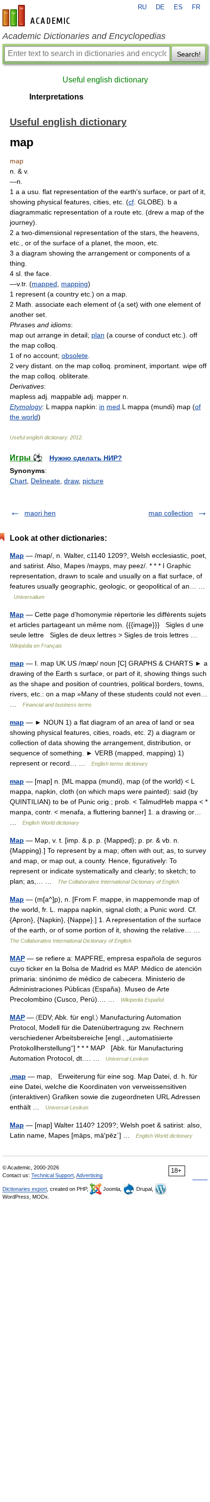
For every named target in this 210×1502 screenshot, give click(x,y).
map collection (170, 513)
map (17, 663)
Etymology (26, 407)
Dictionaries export (24, 1189)
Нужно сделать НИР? (85, 458)
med (113, 407)
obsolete (75, 355)
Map (17, 555)
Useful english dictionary (105, 80)
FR (196, 7)
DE (160, 7)
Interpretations (56, 97)
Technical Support (52, 1175)
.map (18, 1076)
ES (178, 7)
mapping (74, 284)
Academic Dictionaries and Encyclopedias (84, 36)
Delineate (45, 481)
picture (93, 481)
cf (131, 202)
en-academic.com (37, 15)
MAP (17, 958)
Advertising (89, 1175)
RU (142, 7)
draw (71, 481)
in (102, 407)
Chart (18, 481)
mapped (44, 284)
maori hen (40, 513)
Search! (189, 54)
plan (98, 335)
